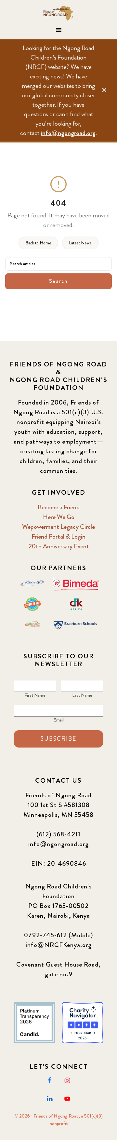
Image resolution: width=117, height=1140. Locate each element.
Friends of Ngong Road (58, 13)
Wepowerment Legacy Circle (58, 526)
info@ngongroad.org (68, 133)
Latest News (80, 243)
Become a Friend (59, 507)
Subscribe (58, 739)
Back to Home (38, 243)
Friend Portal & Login (58, 536)
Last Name (82, 695)
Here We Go (58, 517)
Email (58, 720)
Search (58, 281)
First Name (35, 695)
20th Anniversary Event (58, 546)
